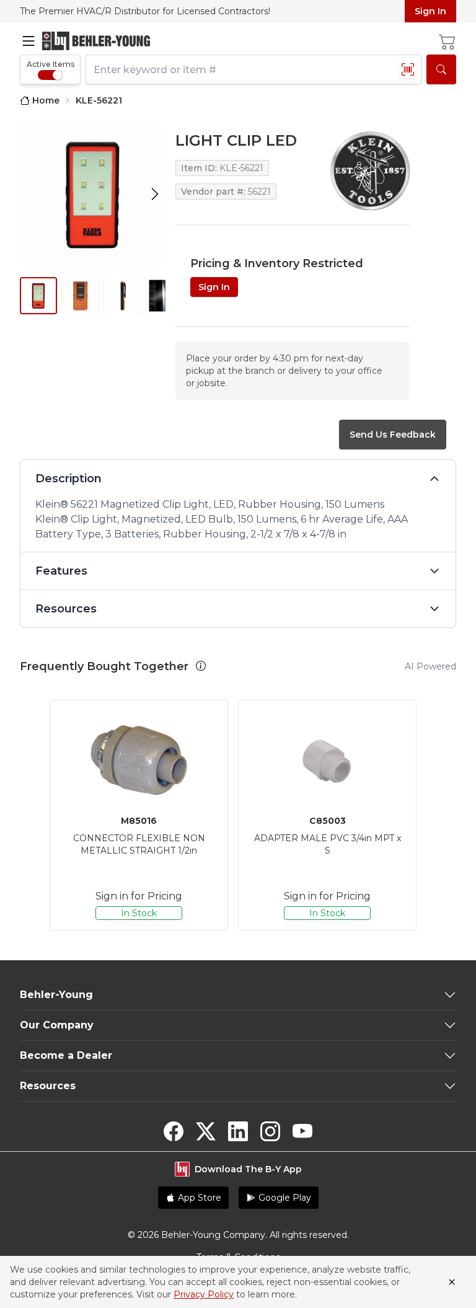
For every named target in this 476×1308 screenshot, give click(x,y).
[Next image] (154, 194)
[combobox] (253, 69)
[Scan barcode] (407, 69)
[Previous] (32, 815)
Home (46, 100)
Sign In (430, 11)
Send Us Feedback (393, 434)
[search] (441, 69)
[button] (200, 665)
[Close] (452, 1282)
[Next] (443, 815)
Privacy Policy (204, 1294)
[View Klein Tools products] (370, 170)
